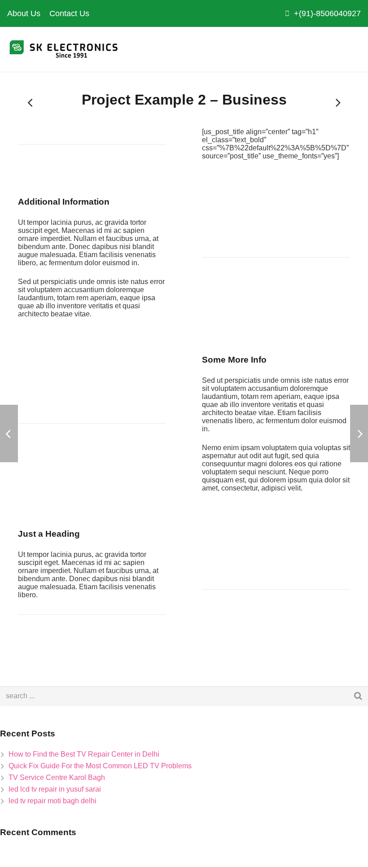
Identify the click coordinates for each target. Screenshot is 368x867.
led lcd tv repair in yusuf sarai (55, 789)
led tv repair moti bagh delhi (52, 801)
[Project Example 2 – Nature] (30, 102)
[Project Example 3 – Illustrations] (337, 102)
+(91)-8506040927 (327, 13)
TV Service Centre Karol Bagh (57, 777)
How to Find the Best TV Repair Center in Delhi (84, 754)
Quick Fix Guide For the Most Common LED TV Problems (100, 766)
